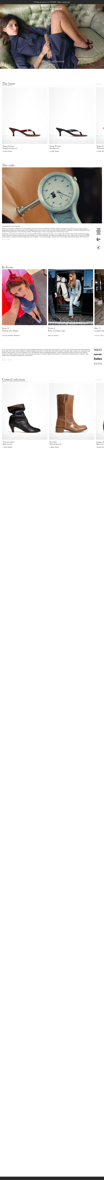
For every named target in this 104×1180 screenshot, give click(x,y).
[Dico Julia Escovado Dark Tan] (72, 411)
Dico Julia (53, 442)
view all (98, 84)
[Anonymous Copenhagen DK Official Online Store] (50, 9)
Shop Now (7, 360)
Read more (6, 239)
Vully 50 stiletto (8, 442)
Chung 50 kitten (8, 146)
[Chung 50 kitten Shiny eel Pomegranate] (25, 115)
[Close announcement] (102, 2)
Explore (52, 64)
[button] (98, 9)
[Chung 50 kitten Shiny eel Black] (72, 115)
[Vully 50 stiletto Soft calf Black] (25, 411)
